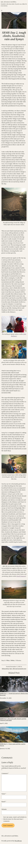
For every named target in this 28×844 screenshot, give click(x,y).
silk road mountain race (19, 668)
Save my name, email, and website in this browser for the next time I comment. (14, 819)
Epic (11, 668)
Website (4, 809)
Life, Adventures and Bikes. (9, 2)
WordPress (18, 841)
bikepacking (5, 668)
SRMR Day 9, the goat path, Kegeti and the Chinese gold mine (13, 719)
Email (3, 801)
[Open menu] (2, 10)
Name (3, 794)
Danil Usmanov (21, 576)
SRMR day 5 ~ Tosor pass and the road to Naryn (12, 744)
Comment (5, 773)
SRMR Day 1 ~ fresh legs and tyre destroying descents (14, 694)
